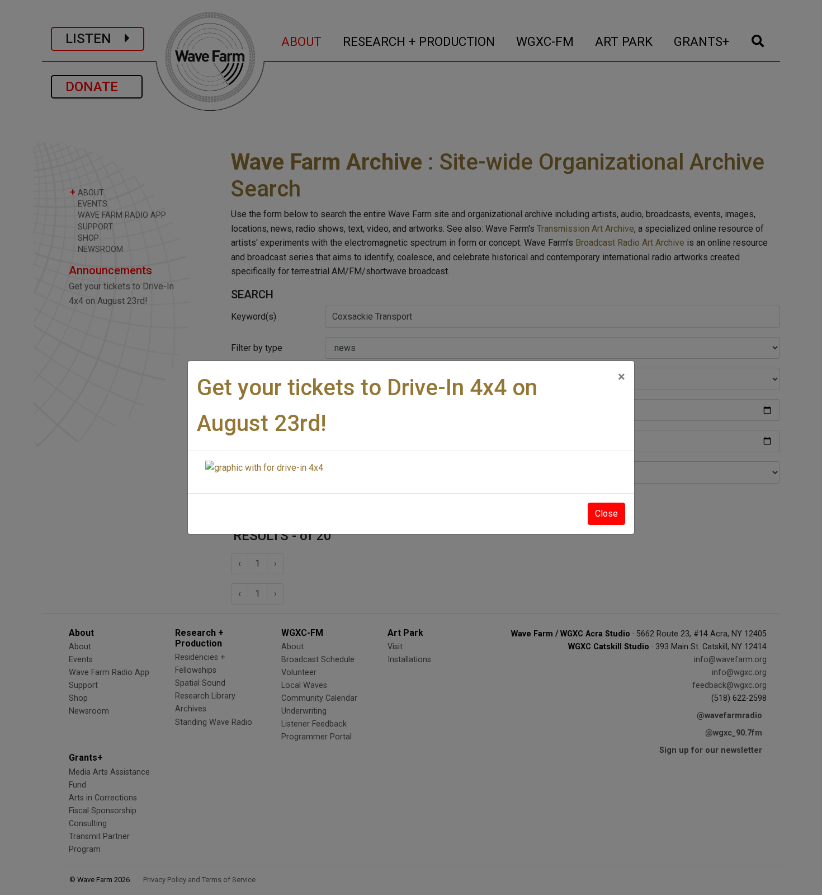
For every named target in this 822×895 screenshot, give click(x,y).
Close (606, 513)
